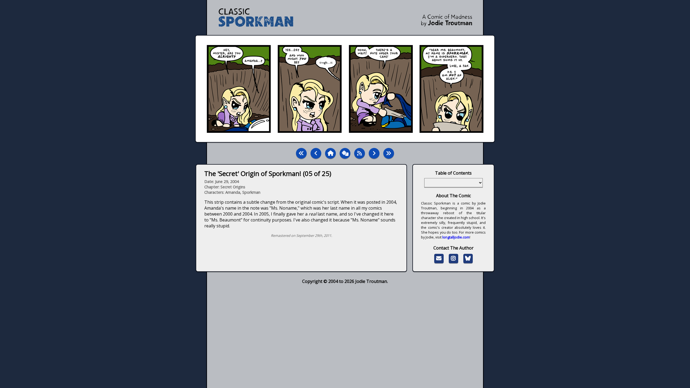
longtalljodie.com (456, 237)
